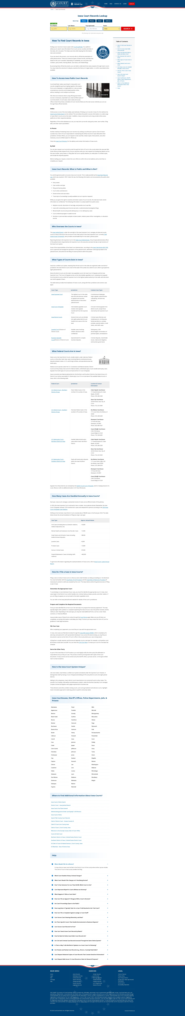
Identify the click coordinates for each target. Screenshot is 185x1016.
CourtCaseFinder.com (59, 4)
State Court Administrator (83, 240)
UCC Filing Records (97, 983)
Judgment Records (77, 985)
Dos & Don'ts (121, 983)
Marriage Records (97, 977)
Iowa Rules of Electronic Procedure (96, 580)
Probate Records (97, 979)
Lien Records (96, 976)
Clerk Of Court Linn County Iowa (60, 824)
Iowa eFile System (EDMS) (87, 633)
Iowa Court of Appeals (57, 307)
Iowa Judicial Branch (58, 232)
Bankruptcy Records (78, 976)
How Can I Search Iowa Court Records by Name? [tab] (68, 931)
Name (84, 21)
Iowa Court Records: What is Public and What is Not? (124, 53)
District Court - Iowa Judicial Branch (61, 805)
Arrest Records (76, 974)
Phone (92, 21)
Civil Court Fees (83, 642)
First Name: (53, 25)
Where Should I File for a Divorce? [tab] (64, 864)
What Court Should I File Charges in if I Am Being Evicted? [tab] (71, 880)
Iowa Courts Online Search (57, 114)
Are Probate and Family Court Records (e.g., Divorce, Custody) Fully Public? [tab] (76, 950)
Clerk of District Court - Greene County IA (62, 821)
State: (105, 25)
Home (105, 3)
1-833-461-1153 (78, 4)
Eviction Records (77, 983)
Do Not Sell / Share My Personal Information (126, 980)
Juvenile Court (55, 329)
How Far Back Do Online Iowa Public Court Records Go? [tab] (70, 936)
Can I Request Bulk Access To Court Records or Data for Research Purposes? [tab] (76, 959)
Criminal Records (77, 977)
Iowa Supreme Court (57, 294)
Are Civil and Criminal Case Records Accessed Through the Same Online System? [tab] (78, 940)
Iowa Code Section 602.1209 (100, 247)
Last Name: (71, 25)
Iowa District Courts (56, 317)
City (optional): (90, 25)
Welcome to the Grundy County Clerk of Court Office (65, 831)
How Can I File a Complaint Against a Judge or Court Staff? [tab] (71, 913)
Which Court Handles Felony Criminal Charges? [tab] (68, 875)
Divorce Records (77, 979)
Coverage (52, 979)
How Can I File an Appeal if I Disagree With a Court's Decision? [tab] (72, 899)
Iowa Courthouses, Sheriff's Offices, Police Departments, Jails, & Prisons (124, 79)
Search (127, 28)
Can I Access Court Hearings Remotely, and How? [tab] (69, 917)
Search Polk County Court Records (60, 818)
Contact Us (117, 3)
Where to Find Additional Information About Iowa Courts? (123, 84)
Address (108, 21)
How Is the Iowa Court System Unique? (122, 75)
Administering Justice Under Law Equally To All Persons (66, 811)
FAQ (51, 977)
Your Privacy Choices (123, 977)
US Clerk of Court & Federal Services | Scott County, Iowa (66, 843)
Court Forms (83, 617)
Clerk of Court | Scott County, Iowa (60, 827)
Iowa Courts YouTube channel (59, 808)
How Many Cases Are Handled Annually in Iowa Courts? (124, 67)
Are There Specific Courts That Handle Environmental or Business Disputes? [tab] (76, 922)
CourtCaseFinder (78, 47)
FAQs (111, 3)
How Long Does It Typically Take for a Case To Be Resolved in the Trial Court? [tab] (77, 908)
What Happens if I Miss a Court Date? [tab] (65, 894)
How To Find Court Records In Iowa (124, 46)
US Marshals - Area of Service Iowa (60, 847)
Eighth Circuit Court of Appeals (85, 486)
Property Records (97, 981)
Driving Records (76, 981)
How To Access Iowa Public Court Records (123, 49)
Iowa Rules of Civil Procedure (74, 580)
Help (51, 981)
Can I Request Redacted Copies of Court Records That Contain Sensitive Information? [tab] (79, 954)
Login (124, 3)
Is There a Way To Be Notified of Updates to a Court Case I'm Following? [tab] (75, 945)
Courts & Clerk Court (56, 834)
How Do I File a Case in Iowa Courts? (124, 71)
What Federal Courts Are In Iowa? (123, 64)
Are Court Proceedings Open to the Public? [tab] (67, 903)
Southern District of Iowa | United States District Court (66, 840)
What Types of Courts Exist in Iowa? (124, 60)
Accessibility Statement (123, 984)
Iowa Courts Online (56, 815)
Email (99, 21)
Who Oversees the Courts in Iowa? (124, 56)
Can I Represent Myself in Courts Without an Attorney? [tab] (71, 889)
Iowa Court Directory (61, 141)
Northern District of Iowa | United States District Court (66, 837)
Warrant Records (97, 985)
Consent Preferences (130, 1010)
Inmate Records (97, 974)
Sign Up (132, 3)
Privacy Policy (121, 976)
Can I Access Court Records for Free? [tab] (65, 927)
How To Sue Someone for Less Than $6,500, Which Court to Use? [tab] (73, 885)
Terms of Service (122, 974)
